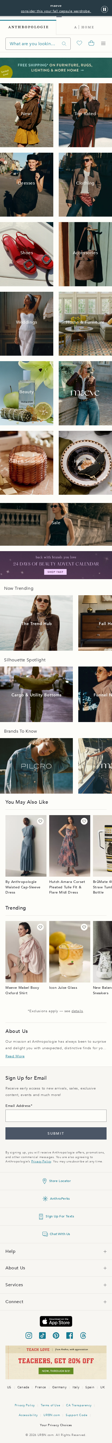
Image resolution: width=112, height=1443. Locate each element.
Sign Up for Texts (60, 1216)
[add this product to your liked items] (40, 821)
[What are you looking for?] (64, 44)
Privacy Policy (41, 1161)
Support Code (76, 1415)
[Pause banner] (104, 10)
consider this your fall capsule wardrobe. (56, 11)
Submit (56, 1133)
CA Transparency (78, 1405)
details (77, 1011)
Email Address (18, 1106)
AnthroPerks (60, 1199)
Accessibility (28, 1415)
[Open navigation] (103, 44)
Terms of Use (50, 1405)
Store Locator (60, 1181)
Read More (14, 1056)
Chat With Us (60, 1234)
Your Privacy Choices (56, 1425)
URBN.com (51, 1415)
